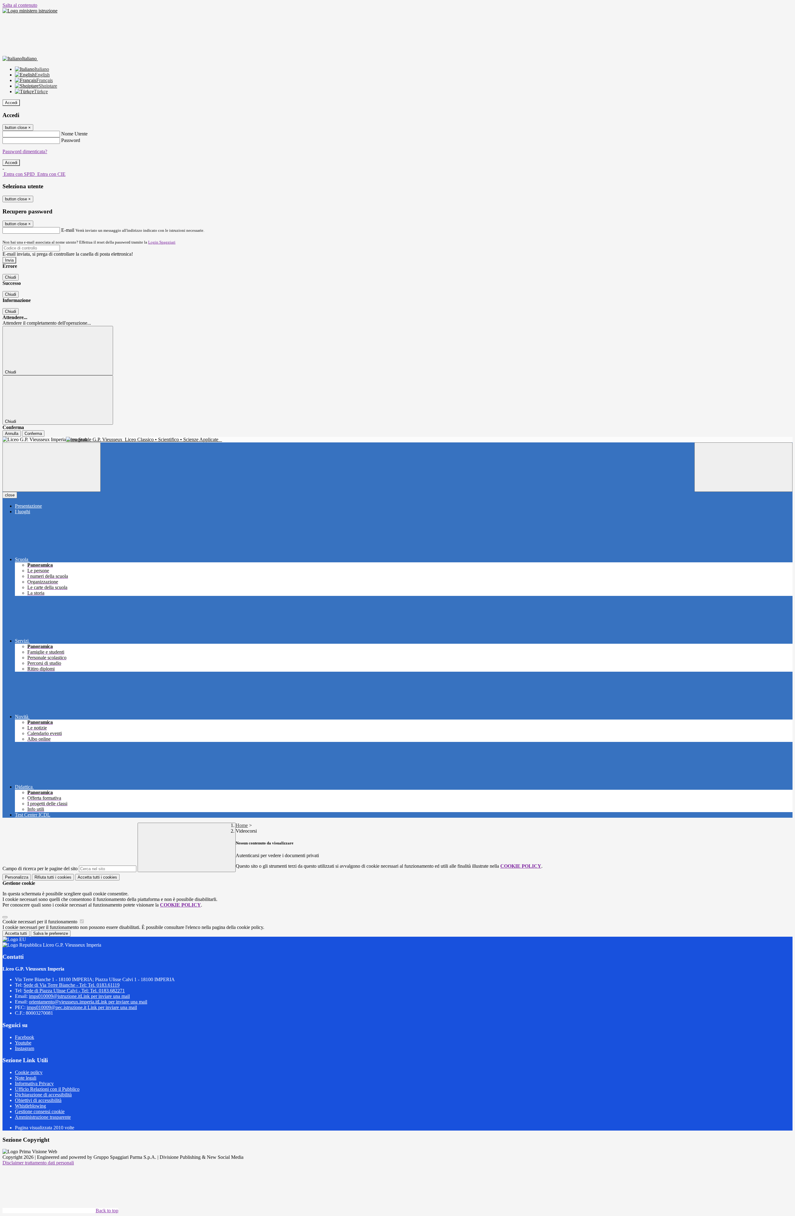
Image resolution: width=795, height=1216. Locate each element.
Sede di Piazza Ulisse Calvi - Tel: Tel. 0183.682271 (74, 990)
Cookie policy (29, 1072)
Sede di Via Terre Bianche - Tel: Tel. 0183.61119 (72, 985)
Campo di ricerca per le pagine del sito (40, 868)
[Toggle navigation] (51, 467)
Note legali (25, 1078)
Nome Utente (74, 133)
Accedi (11, 102)
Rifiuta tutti (52, 877)
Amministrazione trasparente (43, 1117)
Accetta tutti (97, 877)
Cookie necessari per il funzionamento (40, 921)
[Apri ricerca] (743, 467)
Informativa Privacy (34, 1083)
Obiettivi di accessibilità (38, 1100)
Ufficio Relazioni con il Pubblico (47, 1089)
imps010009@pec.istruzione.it (82, 1007)
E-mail (67, 230)
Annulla (11, 433)
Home (242, 825)
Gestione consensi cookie (40, 1111)
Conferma (33, 433)
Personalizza (16, 877)
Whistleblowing (30, 1106)
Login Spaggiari (161, 242)
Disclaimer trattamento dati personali (38, 1162)
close (10, 495)
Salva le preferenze (50, 933)
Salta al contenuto (19, 5)
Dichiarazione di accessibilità (43, 1094)
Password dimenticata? (24, 151)
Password (70, 140)
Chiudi (10, 277)
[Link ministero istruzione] (29, 10)
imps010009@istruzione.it (79, 996)
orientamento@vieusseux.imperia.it (88, 1001)
